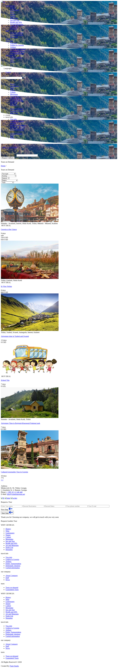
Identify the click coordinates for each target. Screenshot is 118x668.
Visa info (13, 43)
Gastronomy (14, 10)
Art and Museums (16, 24)
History (13, 8)
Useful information (17, 53)
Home (3, 166)
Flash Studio (14, 666)
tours (7, 31)
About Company (16, 58)
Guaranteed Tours (16, 35)
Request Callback (8, 158)
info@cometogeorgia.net (16, 494)
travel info (9, 41)
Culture (13, 16)
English (8, 72)
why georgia (10, 6)
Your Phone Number (8, 155)
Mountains (14, 18)
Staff (12, 60)
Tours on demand (12, 588)
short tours (14, 37)
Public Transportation (18, 49)
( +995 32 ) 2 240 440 (9, 147)
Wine (12, 12)
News (12, 62)
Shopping (13, 29)
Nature (12, 14)
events (8, 39)
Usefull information (13, 568)
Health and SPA (16, 22)
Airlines (13, 47)
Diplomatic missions (17, 51)
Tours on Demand (16, 33)
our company (10, 55)
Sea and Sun (14, 20)
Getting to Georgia (17, 45)
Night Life (14, 26)
